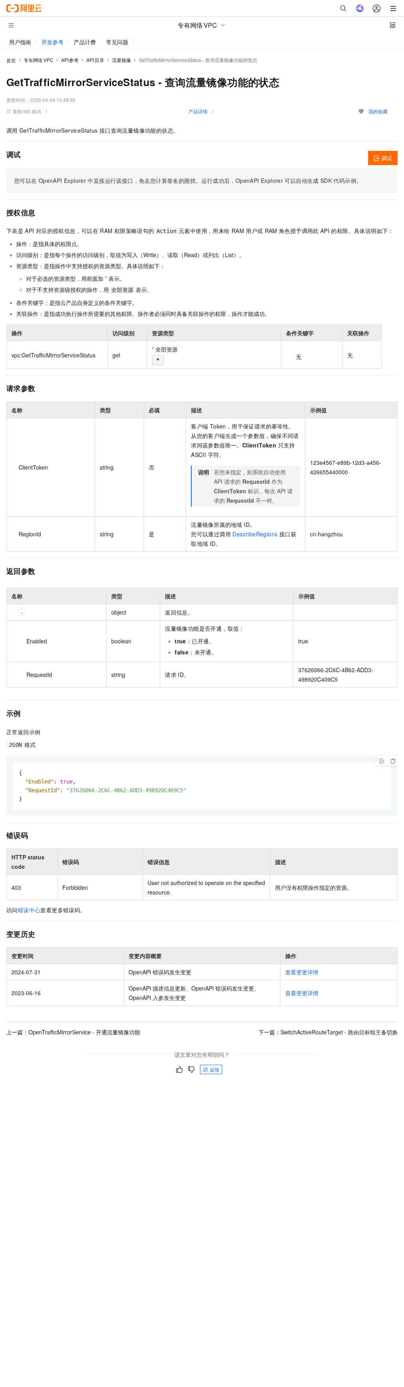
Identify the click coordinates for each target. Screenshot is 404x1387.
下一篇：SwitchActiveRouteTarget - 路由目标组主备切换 (328, 1032)
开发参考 (52, 42)
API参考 (70, 59)
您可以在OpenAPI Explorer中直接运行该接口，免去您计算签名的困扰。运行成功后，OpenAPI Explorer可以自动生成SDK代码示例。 (188, 180)
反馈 (214, 1069)
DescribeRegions (254, 534)
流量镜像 (121, 59)
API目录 (95, 59)
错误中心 (29, 910)
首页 (11, 60)
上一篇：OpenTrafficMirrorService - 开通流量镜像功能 (73, 1032)
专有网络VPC (38, 59)
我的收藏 (377, 111)
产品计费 (85, 42)
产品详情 (198, 111)
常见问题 (117, 42)
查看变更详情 (301, 972)
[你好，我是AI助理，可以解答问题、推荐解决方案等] (360, 8)
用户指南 (20, 42)
